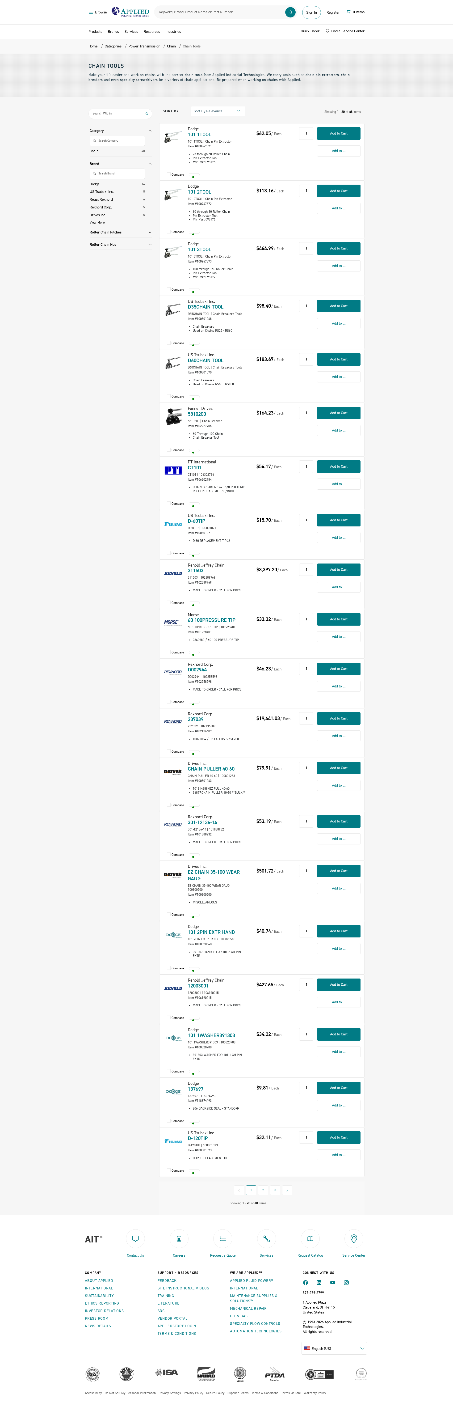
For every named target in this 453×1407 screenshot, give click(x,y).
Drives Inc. (98, 215)
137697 (195, 1089)
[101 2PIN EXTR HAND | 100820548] (173, 935)
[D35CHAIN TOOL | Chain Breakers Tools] (173, 310)
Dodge (95, 184)
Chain (94, 151)
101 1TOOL (199, 134)
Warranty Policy (315, 1393)
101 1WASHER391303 (211, 1035)
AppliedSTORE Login (177, 1326)
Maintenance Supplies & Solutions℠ (254, 1298)
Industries (173, 31)
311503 (195, 570)
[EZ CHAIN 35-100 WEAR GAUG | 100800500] (173, 875)
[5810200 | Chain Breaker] (173, 417)
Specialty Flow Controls (255, 1323)
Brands (113, 31)
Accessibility (93, 1393)
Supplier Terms (238, 1393)
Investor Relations (104, 1311)
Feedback (167, 1280)
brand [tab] (94, 163)
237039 (195, 719)
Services (131, 31)
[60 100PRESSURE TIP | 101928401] (173, 623)
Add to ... (339, 150)
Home (93, 46)
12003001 (198, 986)
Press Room (97, 1318)
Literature (169, 1303)
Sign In (311, 12)
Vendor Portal (173, 1318)
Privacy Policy (193, 1393)
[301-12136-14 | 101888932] (173, 825)
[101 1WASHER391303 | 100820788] (173, 1038)
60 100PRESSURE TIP (211, 620)
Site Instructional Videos (183, 1288)
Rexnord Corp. (101, 207)
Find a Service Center (347, 31)
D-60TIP (196, 521)
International (99, 1288)
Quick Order (310, 31)
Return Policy (215, 1393)
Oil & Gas (239, 1316)
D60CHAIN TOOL (205, 360)
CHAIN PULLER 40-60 (211, 769)
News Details (98, 1326)
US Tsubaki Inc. (102, 191)
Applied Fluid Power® (251, 1280)
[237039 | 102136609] (173, 722)
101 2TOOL (199, 192)
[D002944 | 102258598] (173, 672)
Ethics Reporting (102, 1303)
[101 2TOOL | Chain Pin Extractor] (173, 194)
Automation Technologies (255, 1331)
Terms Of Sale (291, 1393)
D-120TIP (198, 1138)
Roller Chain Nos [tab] (103, 244)
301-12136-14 (202, 822)
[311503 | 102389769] (173, 573)
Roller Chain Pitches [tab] (106, 232)
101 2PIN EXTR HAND (211, 932)
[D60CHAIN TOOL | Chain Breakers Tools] (173, 363)
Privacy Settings (170, 1393)
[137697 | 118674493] (173, 1092)
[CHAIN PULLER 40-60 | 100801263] (173, 772)
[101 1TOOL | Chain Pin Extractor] (173, 137)
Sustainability (99, 1295)
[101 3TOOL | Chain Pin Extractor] (173, 252)
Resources (152, 31)
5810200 (197, 414)
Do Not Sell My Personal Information (130, 1393)
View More (97, 222)
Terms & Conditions (177, 1333)
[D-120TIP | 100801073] (173, 1141)
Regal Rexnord (101, 199)
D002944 (197, 669)
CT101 (194, 467)
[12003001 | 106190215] (173, 988)
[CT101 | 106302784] (173, 470)
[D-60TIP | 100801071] (173, 524)
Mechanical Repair (248, 1308)
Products (95, 31)
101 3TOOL (199, 249)
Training (166, 1295)
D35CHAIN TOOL (205, 307)
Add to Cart (339, 133)
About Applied (99, 1280)
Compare (178, 175)
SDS (161, 1311)
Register (333, 12)
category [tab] (97, 130)
